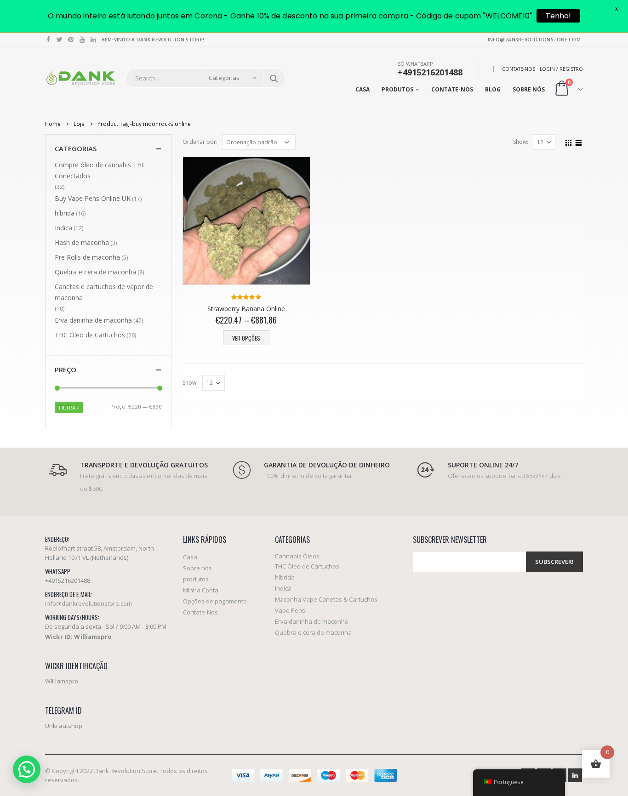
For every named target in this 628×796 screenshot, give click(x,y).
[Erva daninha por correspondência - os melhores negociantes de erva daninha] (80, 77)
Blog (493, 89)
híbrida (64, 213)
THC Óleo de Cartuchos (90, 334)
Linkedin (575, 775)
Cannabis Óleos (297, 556)
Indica (63, 227)
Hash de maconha (82, 242)
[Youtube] (82, 39)
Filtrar (69, 407)
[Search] (274, 78)
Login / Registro (561, 69)
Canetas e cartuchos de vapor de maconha (104, 292)
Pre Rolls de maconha (87, 257)
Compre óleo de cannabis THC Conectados (100, 170)
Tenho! (558, 16)
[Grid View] (569, 141)
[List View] (579, 141)
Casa (362, 89)
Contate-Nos (518, 69)
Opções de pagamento (215, 601)
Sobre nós (529, 89)
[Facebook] (48, 39)
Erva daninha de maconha (93, 320)
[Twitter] (60, 39)
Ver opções (246, 338)
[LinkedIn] (93, 39)
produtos (397, 89)
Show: (520, 142)
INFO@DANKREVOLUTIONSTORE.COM (534, 39)
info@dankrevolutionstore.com (88, 603)
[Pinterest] (71, 39)
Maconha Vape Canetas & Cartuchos (326, 599)
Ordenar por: (200, 142)
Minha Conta (200, 590)
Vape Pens (290, 610)
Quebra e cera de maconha (95, 271)
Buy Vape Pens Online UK (93, 198)
